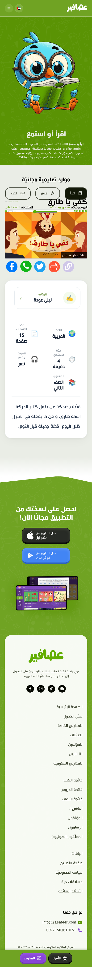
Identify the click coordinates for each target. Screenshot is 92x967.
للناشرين (76, 754)
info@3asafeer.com (59, 922)
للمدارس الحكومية (68, 763)
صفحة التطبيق (71, 863)
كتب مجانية (16, 201)
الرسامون (75, 827)
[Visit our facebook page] (30, 689)
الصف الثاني (12, 207)
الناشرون (76, 808)
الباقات (77, 854)
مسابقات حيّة (72, 882)
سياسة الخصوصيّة (69, 872)
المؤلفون (75, 818)
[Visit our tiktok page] (51, 689)
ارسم (44, 193)
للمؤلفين (75, 744)
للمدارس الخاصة (70, 726)
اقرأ (72, 193)
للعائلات (76, 735)
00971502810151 (61, 930)
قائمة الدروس (71, 790)
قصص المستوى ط (11, 201)
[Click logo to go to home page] (77, 8)
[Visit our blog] (62, 689)
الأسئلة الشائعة (70, 891)
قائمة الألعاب (72, 799)
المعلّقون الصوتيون (67, 837)
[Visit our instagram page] (40, 689)
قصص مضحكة (60, 207)
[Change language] (19, 8)
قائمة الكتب (73, 780)
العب (14, 193)
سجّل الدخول (73, 716)
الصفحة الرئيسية (70, 707)
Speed (74, 211)
